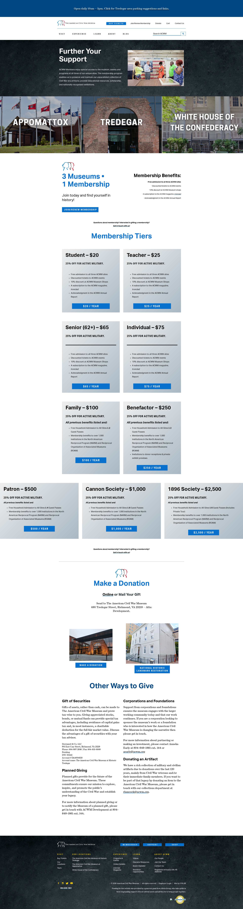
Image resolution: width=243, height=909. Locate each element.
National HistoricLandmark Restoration (152, 669)
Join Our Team (160, 862)
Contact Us (179, 23)
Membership (130, 845)
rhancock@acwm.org (136, 791)
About (112, 34)
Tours (59, 868)
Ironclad (177, 194)
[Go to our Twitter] (67, 883)
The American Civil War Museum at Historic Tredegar (89, 859)
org (143, 751)
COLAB (183, 883)
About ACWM (162, 854)
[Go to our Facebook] (58, 883)
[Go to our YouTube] (71, 883)
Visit (62, 34)
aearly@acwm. (132, 751)
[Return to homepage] (76, 23)
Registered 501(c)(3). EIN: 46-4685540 (166, 871)
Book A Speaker (139, 866)
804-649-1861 (66, 888)
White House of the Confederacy (85, 870)
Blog (126, 34)
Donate (158, 23)
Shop (175, 845)
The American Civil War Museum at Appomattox (86, 865)
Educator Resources (141, 862)
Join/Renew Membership (140, 23)
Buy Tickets (116, 23)
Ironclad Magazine (117, 869)
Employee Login (165, 883)
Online (108, 594)
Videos (135, 858)
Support (153, 845)
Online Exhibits (119, 864)
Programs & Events (118, 859)
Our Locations (61, 863)
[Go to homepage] (76, 845)
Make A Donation (91, 665)
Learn (97, 34)
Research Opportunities (138, 871)
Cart (168, 23)
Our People (159, 858)
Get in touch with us (121, 226)
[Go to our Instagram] (63, 883)
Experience (79, 34)
